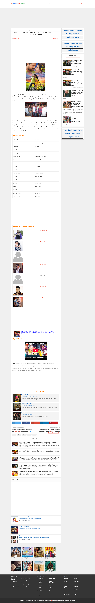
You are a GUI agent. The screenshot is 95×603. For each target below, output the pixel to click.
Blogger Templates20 (70, 600)
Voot (40, 593)
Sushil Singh (43, 264)
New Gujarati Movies (73, 34)
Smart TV (45, 3)
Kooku (50, 585)
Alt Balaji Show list (27, 580)
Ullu (49, 590)
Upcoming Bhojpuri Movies (72, 130)
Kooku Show (25, 586)
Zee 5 (40, 595)
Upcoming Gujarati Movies (73, 30)
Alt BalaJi (41, 578)
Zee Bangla (76, 581)
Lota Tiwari (42, 297)
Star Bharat (76, 583)
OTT (40, 3)
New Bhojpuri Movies (72, 133)
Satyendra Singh (25, 431)
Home (29, 3)
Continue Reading (27, 446)
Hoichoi (40, 585)
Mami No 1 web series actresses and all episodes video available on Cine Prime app (77, 104)
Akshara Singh (43, 241)
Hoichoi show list (16, 584)
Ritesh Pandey (43, 230)
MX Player (41, 587)
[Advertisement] (47, 17)
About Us (51, 3)
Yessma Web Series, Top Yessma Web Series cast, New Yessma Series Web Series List (76, 120)
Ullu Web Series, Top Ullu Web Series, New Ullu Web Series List (76, 62)
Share (27, 422)
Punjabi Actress (72, 50)
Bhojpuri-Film (16, 38)
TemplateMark (56, 600)
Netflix (50, 587)
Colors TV (76, 578)
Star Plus (66, 578)
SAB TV (75, 594)
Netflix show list (26, 578)
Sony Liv (40, 590)
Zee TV (65, 581)
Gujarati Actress (73, 37)
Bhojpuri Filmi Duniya (32, 600)
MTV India (76, 589)
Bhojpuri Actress (73, 137)
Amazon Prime (52, 578)
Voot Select (51, 593)
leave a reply (55, 38)
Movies (35, 3)
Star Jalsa (76, 591)
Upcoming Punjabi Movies (73, 43)
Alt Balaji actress (16, 581)
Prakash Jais (43, 286)
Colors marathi (67, 594)
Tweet (18, 422)
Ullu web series (26, 584)
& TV (65, 591)
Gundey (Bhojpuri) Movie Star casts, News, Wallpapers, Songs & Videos (38, 471)
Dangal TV (76, 586)
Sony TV (65, 583)
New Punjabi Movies (73, 47)
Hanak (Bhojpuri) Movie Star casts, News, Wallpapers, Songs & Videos (38, 450)
